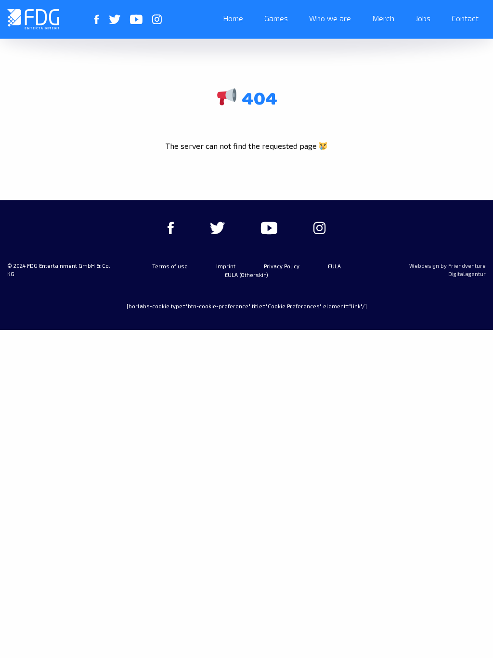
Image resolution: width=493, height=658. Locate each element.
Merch (383, 18)
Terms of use (170, 266)
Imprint (225, 266)
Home (233, 18)
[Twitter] (114, 19)
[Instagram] (157, 19)
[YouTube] (136, 19)
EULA (334, 266)
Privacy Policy (281, 266)
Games (276, 18)
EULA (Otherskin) (246, 275)
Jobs (422, 18)
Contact (465, 18)
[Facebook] (97, 19)
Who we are (330, 18)
